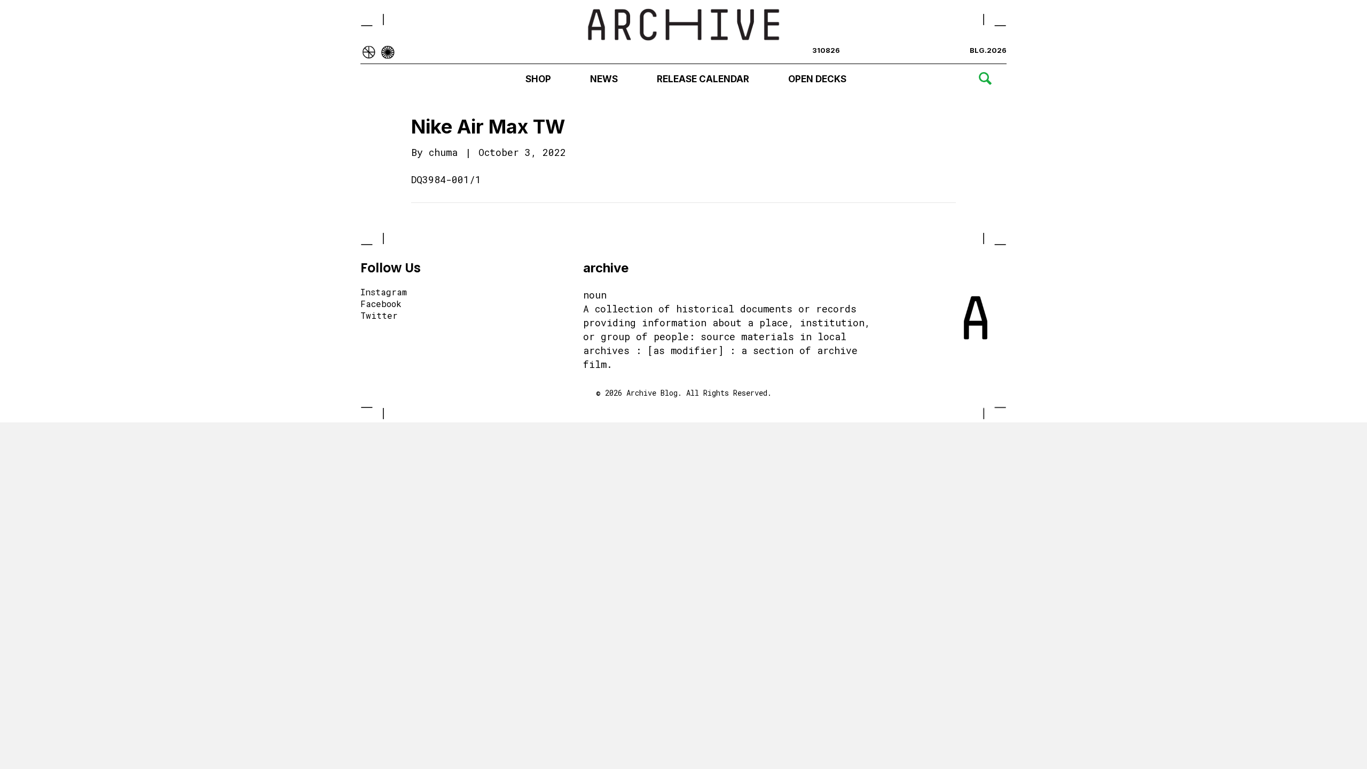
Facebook (381, 304)
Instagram (383, 292)
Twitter (379, 316)
